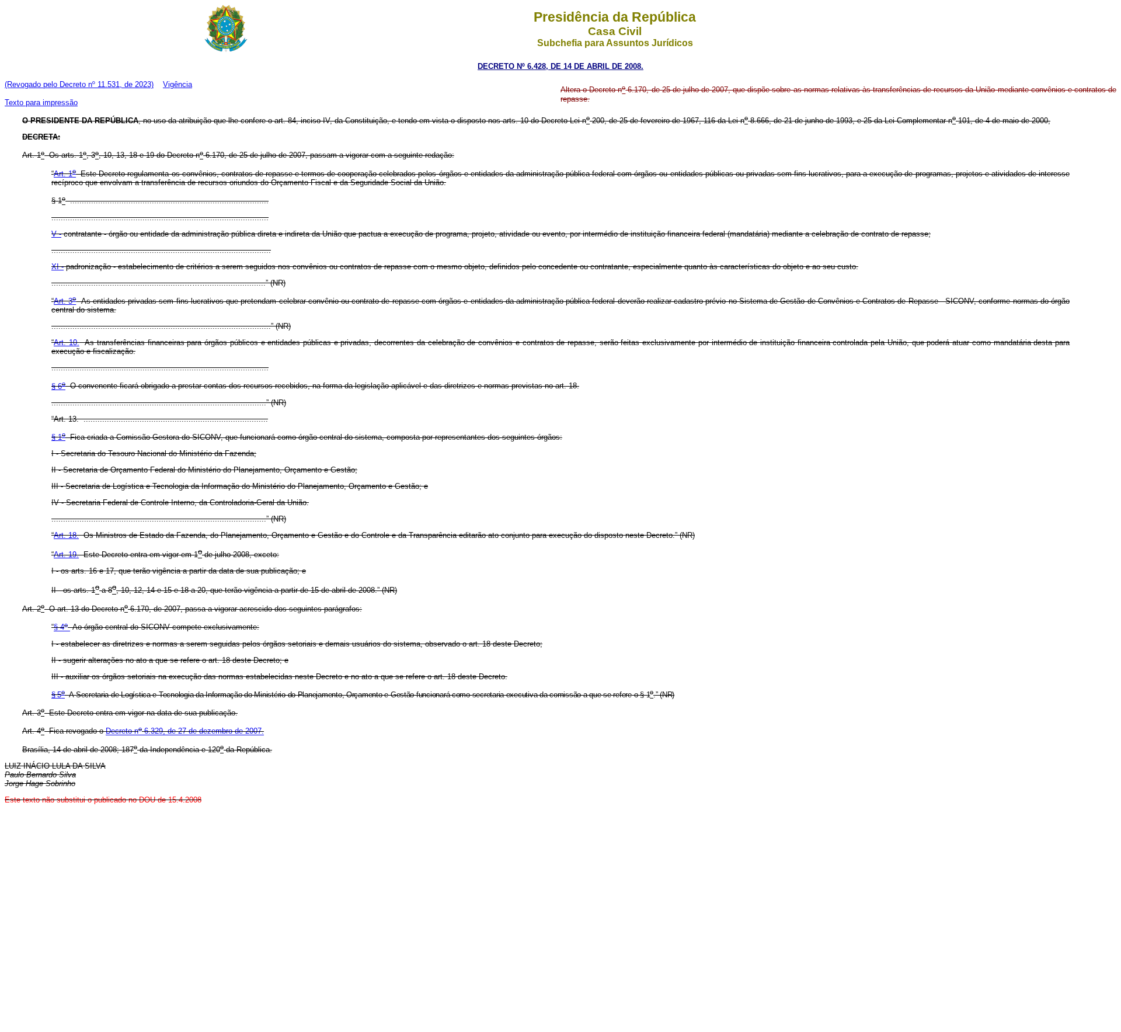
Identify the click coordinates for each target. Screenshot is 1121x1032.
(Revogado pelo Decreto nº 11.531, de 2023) (79, 84)
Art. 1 (65, 173)
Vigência (177, 84)
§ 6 (58, 386)
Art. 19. (66, 554)
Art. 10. (66, 342)
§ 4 (61, 627)
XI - (57, 266)
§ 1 (58, 437)
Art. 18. (66, 535)
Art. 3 (65, 301)
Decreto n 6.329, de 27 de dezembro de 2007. (185, 731)
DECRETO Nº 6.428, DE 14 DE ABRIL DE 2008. (560, 66)
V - (56, 234)
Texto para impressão (41, 102)
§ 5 (58, 694)
